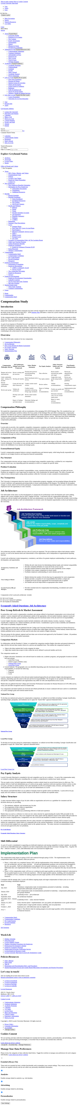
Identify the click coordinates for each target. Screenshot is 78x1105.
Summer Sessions (13, 62)
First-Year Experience (14, 79)
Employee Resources (14, 273)
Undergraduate (12, 67)
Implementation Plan (11, 351)
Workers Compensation (15, 250)
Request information (7, 977)
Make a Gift (8, 117)
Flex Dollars (16, 202)
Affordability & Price (14, 55)
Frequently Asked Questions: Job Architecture (23, 605)
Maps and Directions (11, 1012)
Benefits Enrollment (14, 197)
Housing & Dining (14, 81)
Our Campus (12, 39)
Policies (10, 176)
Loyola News (9, 1011)
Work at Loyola (9, 119)
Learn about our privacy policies (10, 1043)
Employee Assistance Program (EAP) (23, 247)
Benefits (7, 194)
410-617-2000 (5, 996)
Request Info (8, 103)
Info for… (5, 13)
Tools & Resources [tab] (10, 22)
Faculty (10, 70)
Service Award (16, 269)
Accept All (4, 1044)
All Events (8, 159)
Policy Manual (9, 961)
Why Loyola (12, 58)
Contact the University (11, 112)
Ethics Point (8, 962)
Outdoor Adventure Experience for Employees (19, 944)
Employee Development (12, 276)
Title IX (7, 964)
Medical (14, 207)
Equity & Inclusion (14, 41)
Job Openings (5, 927)
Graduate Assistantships (15, 288)
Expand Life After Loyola (22, 95)
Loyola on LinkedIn (11, 986)
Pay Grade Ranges (14, 257)
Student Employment (11, 285)
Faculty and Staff (10, 122)
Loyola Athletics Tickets (12, 942)
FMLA (14, 233)
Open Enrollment (17, 199)
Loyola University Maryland (9, 3)
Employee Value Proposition (16, 180)
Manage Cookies (10, 1029)
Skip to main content (7, 1)
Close (2, 27)
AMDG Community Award (20, 268)
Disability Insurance (18, 216)
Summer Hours (16, 226)
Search (3, 30)
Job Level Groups (7, 598)
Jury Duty (15, 238)
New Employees (10, 183)
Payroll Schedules (13, 259)
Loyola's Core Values (14, 178)
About (6, 34)
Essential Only (13, 1044)
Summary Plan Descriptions (16, 223)
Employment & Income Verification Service (18, 949)
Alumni (7, 124)
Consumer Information (11, 1026)
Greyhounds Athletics (7, 108)
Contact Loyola (5, 999)
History (10, 44)
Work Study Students (14, 287)
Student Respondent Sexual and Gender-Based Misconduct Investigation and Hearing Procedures (34, 967)
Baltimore (11, 88)
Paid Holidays (16, 230)
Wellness (15, 218)
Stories (7, 163)
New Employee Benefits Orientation (19, 185)
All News (7, 158)
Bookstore (8, 139)
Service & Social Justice (15, 91)
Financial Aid (12, 56)
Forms (6, 290)
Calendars (8, 115)
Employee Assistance (14, 245)
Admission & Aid (10, 49)
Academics (8, 63)
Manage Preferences (24, 1044)
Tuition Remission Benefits (16, 243)
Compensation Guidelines (16, 256)
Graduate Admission (14, 53)
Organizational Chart (14, 175)
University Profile (13, 35)
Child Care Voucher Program (17, 242)
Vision (14, 211)
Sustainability (12, 42)
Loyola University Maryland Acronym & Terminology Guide (23, 953)
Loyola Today (9, 161)
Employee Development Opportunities (19, 278)
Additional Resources (18, 192)
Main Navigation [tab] (10, 18)
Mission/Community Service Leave (22, 231)
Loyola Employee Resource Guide (15, 951)
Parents (7, 125)
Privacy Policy (9, 1024)
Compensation (9, 252)
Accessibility (8, 1028)
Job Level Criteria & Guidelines (11, 600)
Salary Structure (9, 349)
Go (23, 131)
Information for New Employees (18, 187)
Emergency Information (12, 1016)
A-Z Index (8, 1009)
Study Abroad (12, 72)
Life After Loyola (10, 95)
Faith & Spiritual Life (14, 90)
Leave (10, 225)
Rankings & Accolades (15, 37)
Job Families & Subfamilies (10, 601)
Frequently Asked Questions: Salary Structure (13, 833)
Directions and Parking (11, 113)
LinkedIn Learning (14, 280)
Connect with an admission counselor (24, 977)
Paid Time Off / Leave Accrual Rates (23, 228)
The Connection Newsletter (16, 271)
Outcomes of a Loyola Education (18, 98)
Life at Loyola (9, 77)
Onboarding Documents (19, 188)
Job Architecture (9, 344)
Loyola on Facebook (11, 981)
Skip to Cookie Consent (21, 1)
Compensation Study (14, 254)
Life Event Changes (18, 204)
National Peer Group (14, 663)
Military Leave (16, 235)
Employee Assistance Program (14, 947)
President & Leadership (15, 47)
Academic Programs (14, 65)
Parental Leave (16, 237)
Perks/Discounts (13, 249)
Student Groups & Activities (16, 83)
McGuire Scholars (13, 283)
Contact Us (11, 182)
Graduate (11, 69)
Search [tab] (7, 20)
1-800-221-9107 (16, 996)
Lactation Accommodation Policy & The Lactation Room (25, 240)
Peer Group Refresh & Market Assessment (17, 345)
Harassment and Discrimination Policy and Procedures (21, 966)
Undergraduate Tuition (11, 137)
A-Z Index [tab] (8, 23)
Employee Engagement (12, 262)
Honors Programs (13, 76)
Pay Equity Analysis (11, 347)
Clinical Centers (9, 1014)
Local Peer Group (13, 665)
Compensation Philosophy (12, 342)
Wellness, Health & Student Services (19, 93)
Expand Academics (17, 63)
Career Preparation (14, 97)
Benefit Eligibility (13, 195)
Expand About (13, 34)
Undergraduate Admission (16, 51)
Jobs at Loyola (9, 143)
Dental (14, 209)
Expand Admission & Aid (22, 49)
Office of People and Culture (9, 166)
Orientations (16, 190)
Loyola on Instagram (11, 982)
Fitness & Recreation (14, 84)
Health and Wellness (14, 206)
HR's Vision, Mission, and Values (18, 173)
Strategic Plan (35, 312)
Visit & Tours (12, 60)
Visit (6, 6)
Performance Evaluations (15, 264)
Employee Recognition (15, 266)
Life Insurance (16, 214)
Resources (11, 261)
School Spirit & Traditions (16, 86)
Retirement (11, 221)
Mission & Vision (13, 46)
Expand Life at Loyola (20, 77)
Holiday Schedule (10, 939)
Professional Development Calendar (15, 946)
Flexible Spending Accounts (20, 213)
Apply (6, 8)
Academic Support (14, 74)
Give (6, 10)
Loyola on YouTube (11, 984)
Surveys (10, 274)
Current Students (10, 120)
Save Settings (5, 1103)
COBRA (15, 219)
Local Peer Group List (7, 769)
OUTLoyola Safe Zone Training (18, 281)
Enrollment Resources (18, 200)
